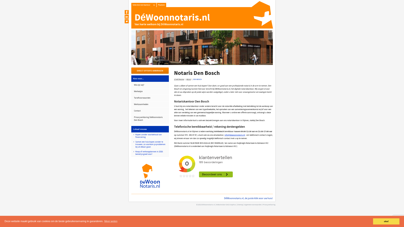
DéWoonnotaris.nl (172, 18)
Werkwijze (138, 91)
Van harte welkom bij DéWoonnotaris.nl (159, 24)
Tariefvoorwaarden (142, 98)
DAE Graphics (231, 205)
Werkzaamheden (141, 104)
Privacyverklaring (269, 205)
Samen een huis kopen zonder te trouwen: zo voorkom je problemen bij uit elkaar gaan (150, 144)
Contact (137, 111)
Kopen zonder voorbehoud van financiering (148, 136)
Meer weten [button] (110, 221)
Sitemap (240, 205)
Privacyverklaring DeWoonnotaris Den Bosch (148, 118)
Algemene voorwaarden (252, 205)
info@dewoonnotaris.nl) (235, 135)
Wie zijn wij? (139, 85)
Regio (188, 79)
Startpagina (179, 79)
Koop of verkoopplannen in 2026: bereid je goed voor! (149, 153)
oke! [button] (386, 221)
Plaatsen (161, 5)
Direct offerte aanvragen (150, 71)
